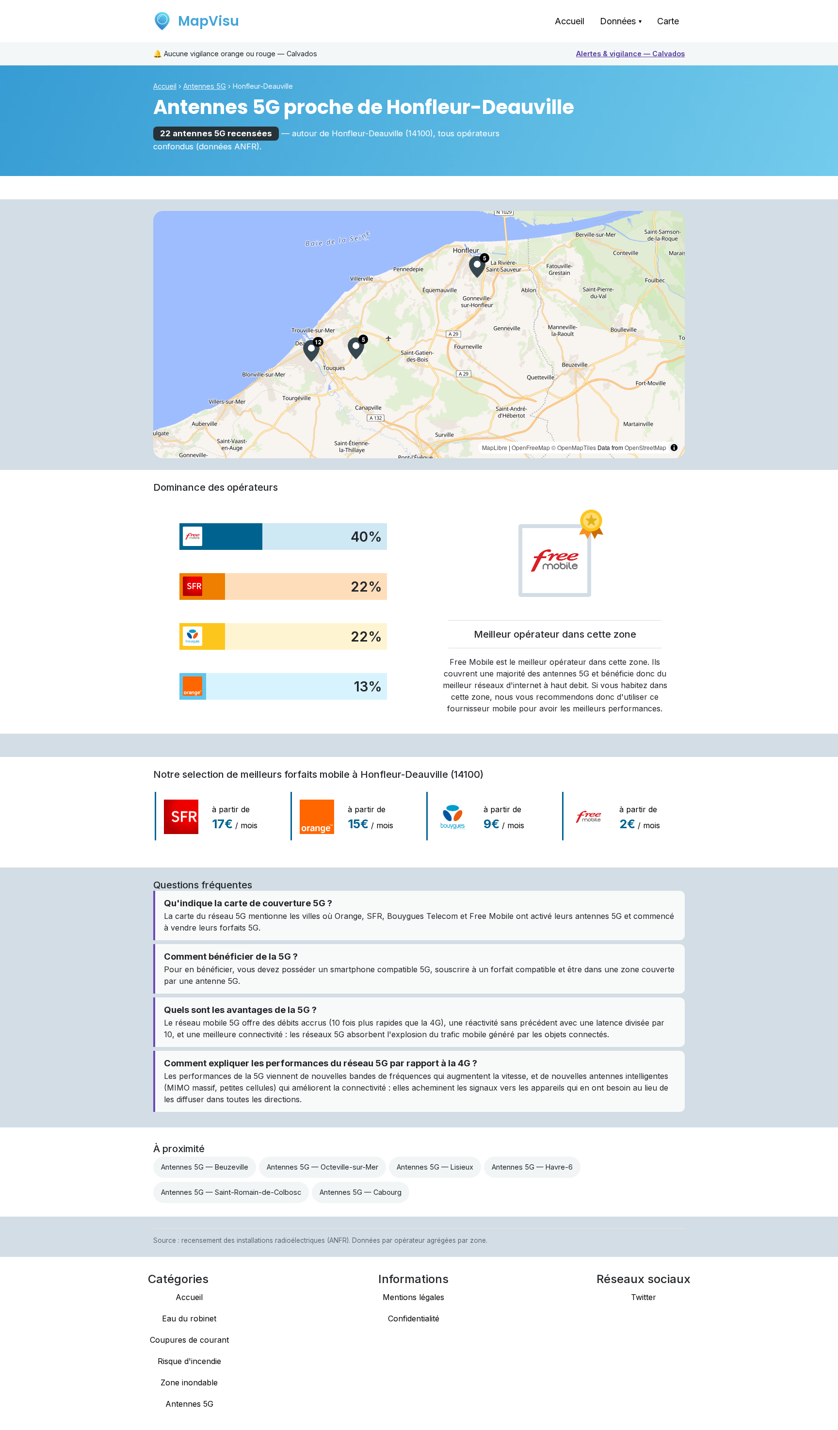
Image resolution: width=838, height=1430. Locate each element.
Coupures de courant (189, 1340)
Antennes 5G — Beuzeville (204, 1167)
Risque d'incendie (189, 1361)
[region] (419, 334)
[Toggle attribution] (674, 447)
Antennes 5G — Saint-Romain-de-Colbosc (231, 1192)
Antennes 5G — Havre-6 (532, 1167)
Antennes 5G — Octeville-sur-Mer (322, 1167)
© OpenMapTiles (573, 447)
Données (621, 21)
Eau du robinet (189, 1318)
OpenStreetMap (645, 447)
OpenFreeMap (531, 447)
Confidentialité (413, 1318)
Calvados (630, 53)
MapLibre (494, 447)
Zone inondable (189, 1382)
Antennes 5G (204, 86)
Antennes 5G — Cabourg (361, 1192)
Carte (668, 21)
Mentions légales (413, 1297)
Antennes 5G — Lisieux (435, 1167)
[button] (311, 351)
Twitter (643, 1297)
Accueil (569, 21)
